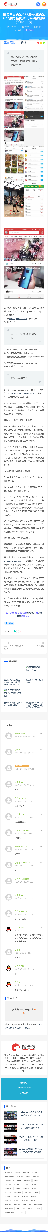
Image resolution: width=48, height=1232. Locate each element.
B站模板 (34, 1172)
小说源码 (26, 1188)
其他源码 (9, 623)
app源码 (17, 1172)
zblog (19, 1180)
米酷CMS (33, 1196)
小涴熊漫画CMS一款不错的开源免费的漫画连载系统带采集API (35, 705)
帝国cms (34, 1188)
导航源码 (33, 1184)
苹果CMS (8, 1204)
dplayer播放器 (9, 1176)
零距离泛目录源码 (10, 1212)
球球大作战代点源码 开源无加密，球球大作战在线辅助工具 (12, 682)
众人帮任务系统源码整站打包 (13, 647)
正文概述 (9, 42)
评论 (23, 42)
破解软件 (25, 1196)
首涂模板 (21, 1212)
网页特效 (16, 1200)
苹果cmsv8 (17, 1204)
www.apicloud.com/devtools (21, 394)
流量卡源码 (28, 1192)
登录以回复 (41, 733)
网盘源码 (8, 1200)
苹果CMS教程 (9, 1208)
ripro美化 (36, 1176)
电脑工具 (8, 1196)
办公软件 (8, 1184)
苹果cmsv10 (27, 1204)
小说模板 (17, 1188)
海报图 (36, 1192)
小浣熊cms (8, 1188)
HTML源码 (20, 1176)
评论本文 (31, 613)
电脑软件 (16, 1196)
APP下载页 (8, 1172)
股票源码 (25, 1200)
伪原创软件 (27, 1180)
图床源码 (16, 1184)
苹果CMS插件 (38, 1204)
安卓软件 (25, 1184)
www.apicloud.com (18, 319)
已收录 (30, 30)
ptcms (28, 1176)
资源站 (38, 1208)
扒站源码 (40, 646)
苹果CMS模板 (21, 1208)
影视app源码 (17, 1192)
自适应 (33, 1200)
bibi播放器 (26, 1172)
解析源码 (30, 1208)
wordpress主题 (9, 1180)
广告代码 (8, 1192)
